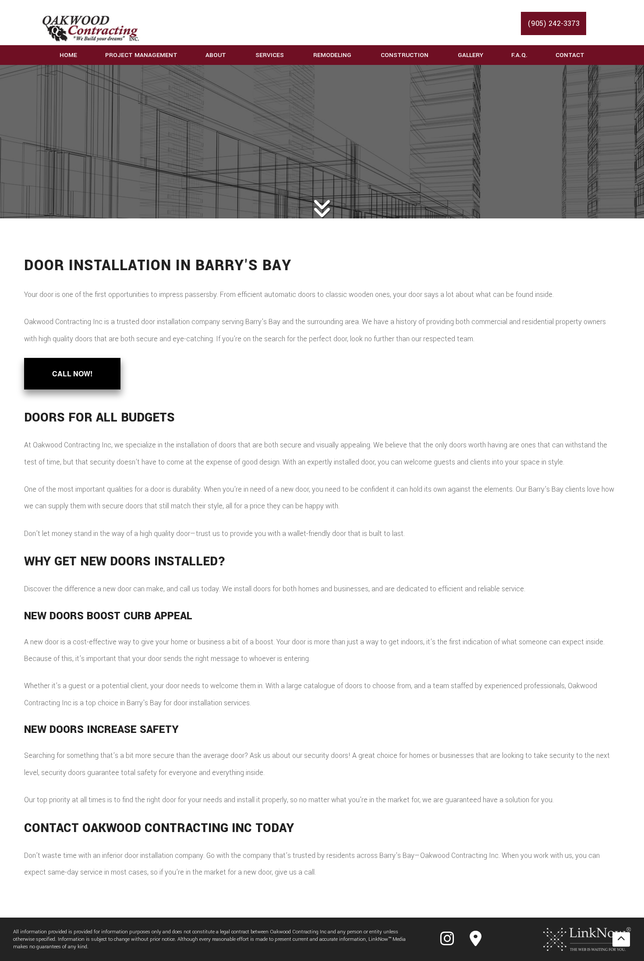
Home (68, 55)
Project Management (141, 55)
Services (269, 55)
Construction (404, 55)
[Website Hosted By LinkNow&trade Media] (587, 939)
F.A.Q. (519, 55)
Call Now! (72, 373)
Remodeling (332, 55)
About (215, 55)
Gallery (470, 55)
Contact (570, 55)
